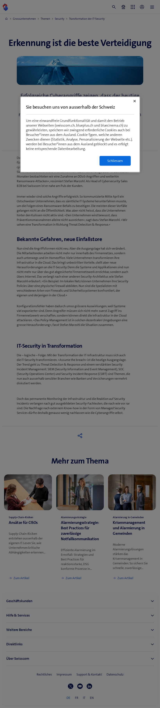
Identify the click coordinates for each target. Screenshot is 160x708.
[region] (80, 134)
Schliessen (115, 160)
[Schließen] (134, 101)
